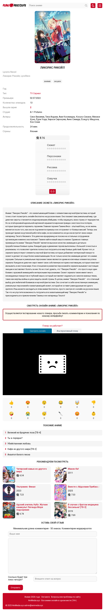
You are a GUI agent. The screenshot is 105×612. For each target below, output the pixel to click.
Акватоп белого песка (19, 454)
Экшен (57, 81)
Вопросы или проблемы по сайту (66, 597)
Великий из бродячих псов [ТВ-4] (24, 432)
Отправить (15, 587)
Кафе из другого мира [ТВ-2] (22, 449)
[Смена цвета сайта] (93, 5)
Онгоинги (45, 597)
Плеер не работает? (52, 325)
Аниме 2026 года (32, 597)
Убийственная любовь (19, 443)
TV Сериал (35, 93)
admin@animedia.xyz (33, 605)
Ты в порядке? (15, 438)
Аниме (47, 81)
